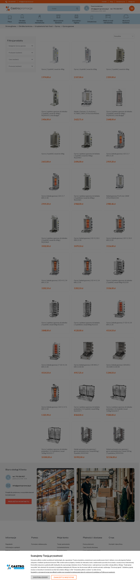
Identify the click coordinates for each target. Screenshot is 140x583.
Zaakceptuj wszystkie (64, 577)
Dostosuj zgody (40, 577)
